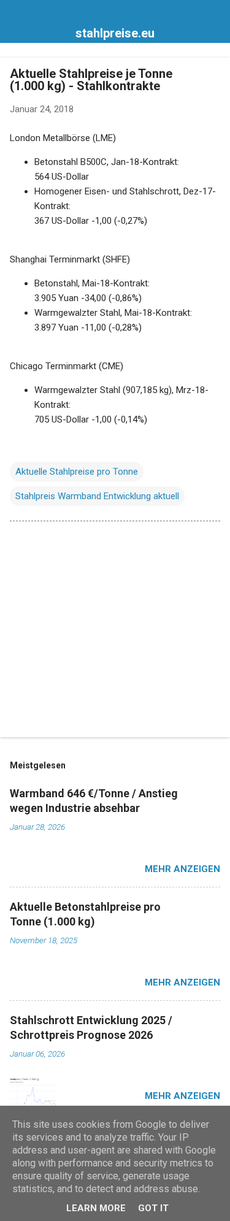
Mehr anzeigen (182, 869)
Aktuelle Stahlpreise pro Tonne (76, 471)
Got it (153, 1208)
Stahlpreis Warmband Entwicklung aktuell (97, 496)
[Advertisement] (115, 632)
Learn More (96, 1208)
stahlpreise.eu (115, 33)
